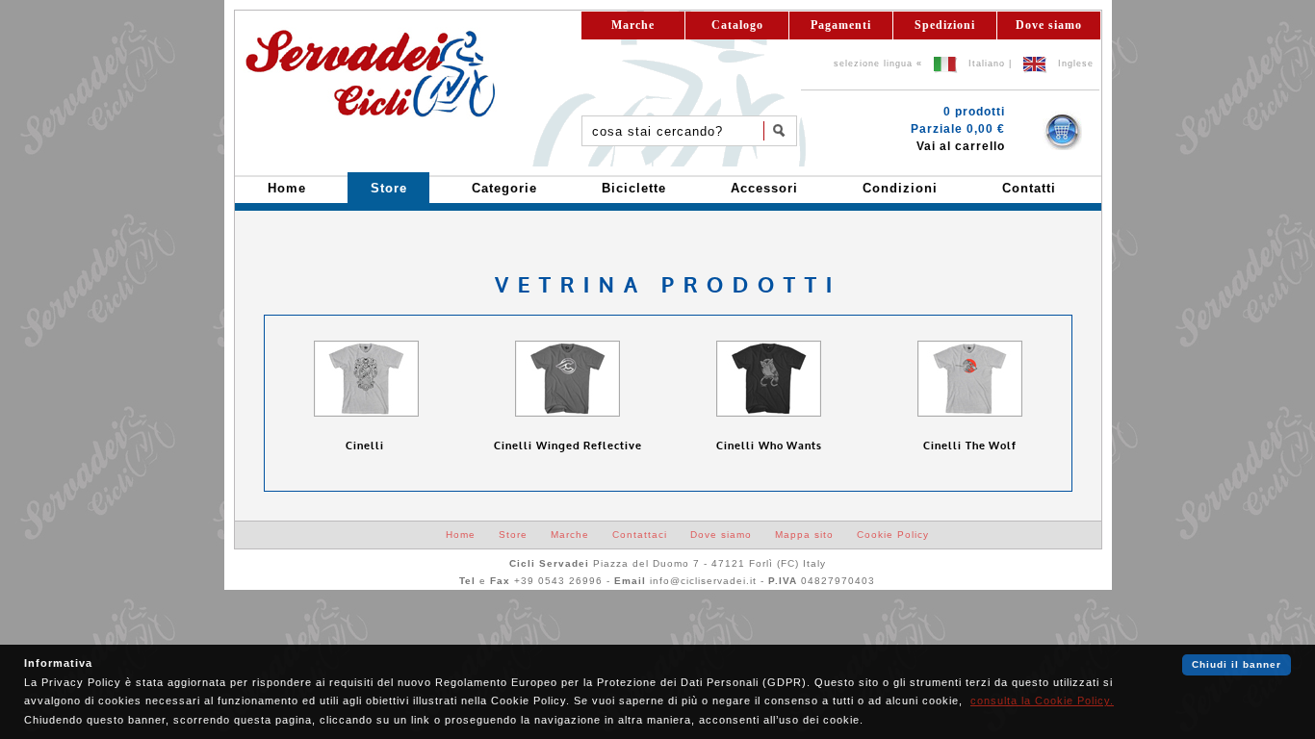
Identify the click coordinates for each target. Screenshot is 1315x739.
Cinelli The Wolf (970, 446)
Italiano (986, 63)
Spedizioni (945, 25)
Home (461, 534)
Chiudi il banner (1236, 664)
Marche (633, 25)
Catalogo (737, 25)
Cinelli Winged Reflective (568, 446)
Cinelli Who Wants (769, 446)
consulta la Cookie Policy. (1042, 700)
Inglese (1076, 63)
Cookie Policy (893, 534)
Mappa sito (804, 534)
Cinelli (367, 446)
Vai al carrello (960, 146)
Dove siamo (1049, 25)
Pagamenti (841, 25)
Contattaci (639, 534)
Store (513, 534)
